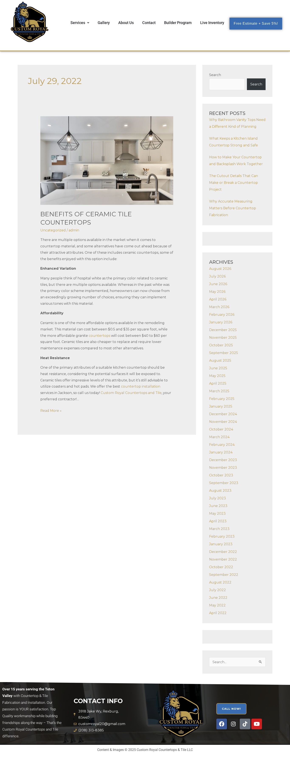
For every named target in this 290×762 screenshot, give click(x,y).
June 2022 (218, 598)
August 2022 (220, 582)
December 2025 (223, 330)
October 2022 (221, 567)
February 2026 (221, 315)
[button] (79, 23)
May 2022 (217, 605)
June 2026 (218, 284)
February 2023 (222, 536)
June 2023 (218, 506)
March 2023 (219, 529)
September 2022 (223, 575)
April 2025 (217, 383)
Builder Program (178, 22)
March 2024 (219, 437)
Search (215, 75)
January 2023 (220, 544)
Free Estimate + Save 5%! (256, 23)
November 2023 (223, 468)
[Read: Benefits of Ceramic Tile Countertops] (106, 160)
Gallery (104, 22)
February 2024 (222, 445)
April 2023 (218, 521)
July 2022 (217, 590)
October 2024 (221, 429)
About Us (126, 22)
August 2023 (220, 491)
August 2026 (220, 269)
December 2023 (223, 460)
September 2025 (223, 353)
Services (77, 22)
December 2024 (223, 414)
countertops (99, 336)
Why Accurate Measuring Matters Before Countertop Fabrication (232, 208)
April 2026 (217, 299)
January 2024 (220, 452)
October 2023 (221, 475)
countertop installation (140, 386)
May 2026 (217, 292)
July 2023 (217, 498)
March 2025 (219, 391)
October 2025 (221, 345)
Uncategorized (53, 230)
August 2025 (220, 360)
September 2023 (223, 483)
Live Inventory (212, 22)
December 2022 (223, 552)
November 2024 (223, 422)
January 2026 (220, 322)
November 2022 (223, 559)
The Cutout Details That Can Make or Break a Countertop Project (233, 182)
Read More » (51, 410)
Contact (149, 22)
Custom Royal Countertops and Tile (131, 393)
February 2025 (221, 399)
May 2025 (217, 376)
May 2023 (217, 513)
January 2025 (220, 406)
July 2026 (217, 276)
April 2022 (218, 613)
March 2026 (219, 307)
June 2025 (218, 368)
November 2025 (223, 338)
